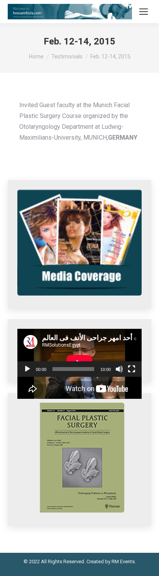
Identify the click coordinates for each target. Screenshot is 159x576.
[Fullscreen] (131, 369)
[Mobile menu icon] (143, 11)
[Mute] (119, 369)
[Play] (27, 369)
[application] (79, 353)
